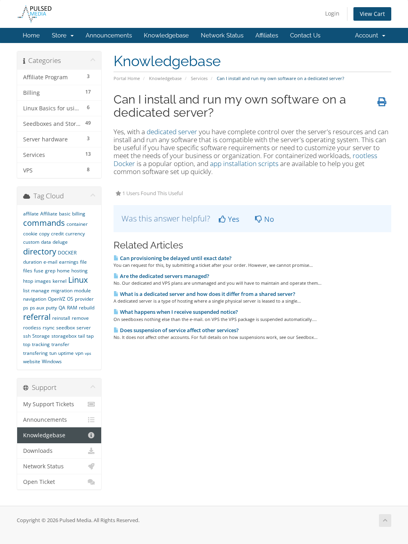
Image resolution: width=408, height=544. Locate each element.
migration (62, 290)
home (63, 270)
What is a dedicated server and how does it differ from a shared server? (207, 293)
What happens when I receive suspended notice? (178, 311)
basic (65, 213)
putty (51, 307)
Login (332, 13)
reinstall (61, 318)
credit (57, 233)
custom (31, 242)
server (83, 327)
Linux (78, 279)
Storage (41, 336)
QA (62, 307)
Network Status (222, 35)
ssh (27, 336)
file (83, 261)
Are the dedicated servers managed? (164, 276)
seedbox (65, 327)
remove (80, 318)
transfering (35, 353)
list (26, 290)
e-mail (50, 261)
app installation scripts (244, 163)
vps (88, 353)
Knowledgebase (166, 35)
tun (53, 353)
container (77, 224)
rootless (32, 327)
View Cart (372, 14)
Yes (232, 219)
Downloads (38, 450)
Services (199, 78)
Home (31, 35)
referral (37, 316)
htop (28, 281)
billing (78, 213)
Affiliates (266, 35)
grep (50, 270)
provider (84, 298)
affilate (31, 213)
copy (44, 233)
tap (90, 336)
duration (32, 261)
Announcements (109, 35)
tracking (41, 344)
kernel (60, 281)
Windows (52, 361)
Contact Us (305, 35)
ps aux (37, 307)
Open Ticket (39, 481)
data (46, 242)
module (82, 290)
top (26, 344)
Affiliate (48, 213)
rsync (49, 327)
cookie (30, 233)
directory (39, 251)
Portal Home (127, 78)
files (27, 270)
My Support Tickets (48, 404)
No (268, 219)
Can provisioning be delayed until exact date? (175, 258)
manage (40, 290)
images (43, 281)
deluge (60, 242)
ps (25, 307)
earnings (68, 261)
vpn (79, 353)
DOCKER (67, 252)
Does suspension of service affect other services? (179, 330)
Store (61, 35)
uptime (66, 353)
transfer (60, 344)
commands (44, 222)
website (31, 361)
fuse (38, 270)
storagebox (63, 336)
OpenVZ (56, 298)
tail (81, 336)
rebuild (86, 307)
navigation (34, 298)
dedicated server (172, 131)
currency (75, 233)
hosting (79, 270)
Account (368, 35)
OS (70, 298)
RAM (72, 307)
